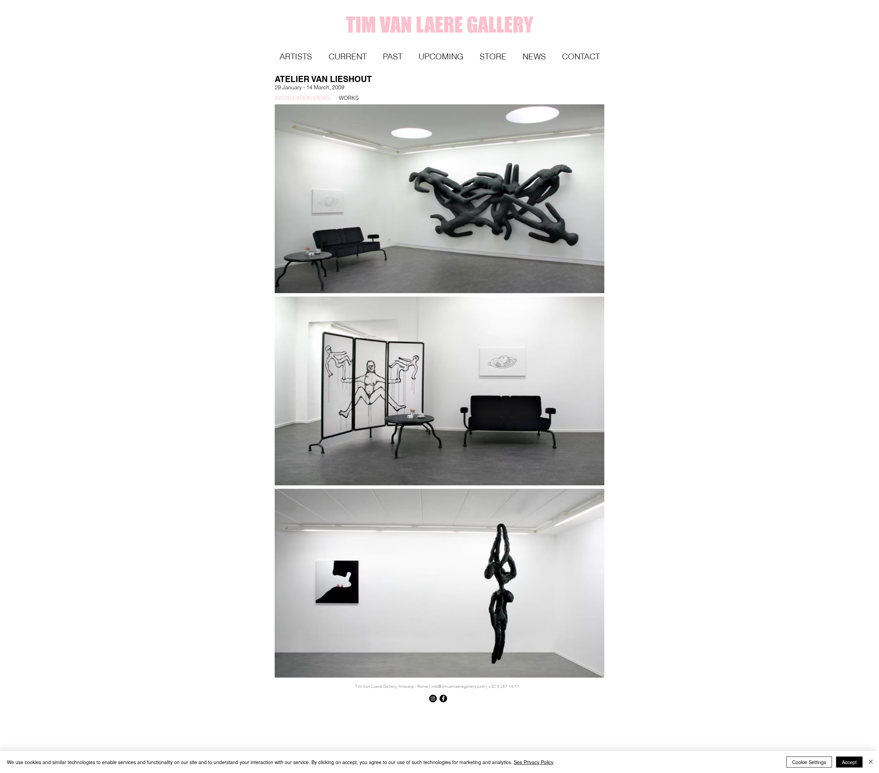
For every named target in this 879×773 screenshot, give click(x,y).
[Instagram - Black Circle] (433, 698)
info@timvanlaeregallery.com (458, 686)
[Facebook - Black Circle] (443, 698)
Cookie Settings (809, 762)
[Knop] (588, 711)
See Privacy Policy (533, 762)
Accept (849, 762)
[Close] (871, 762)
